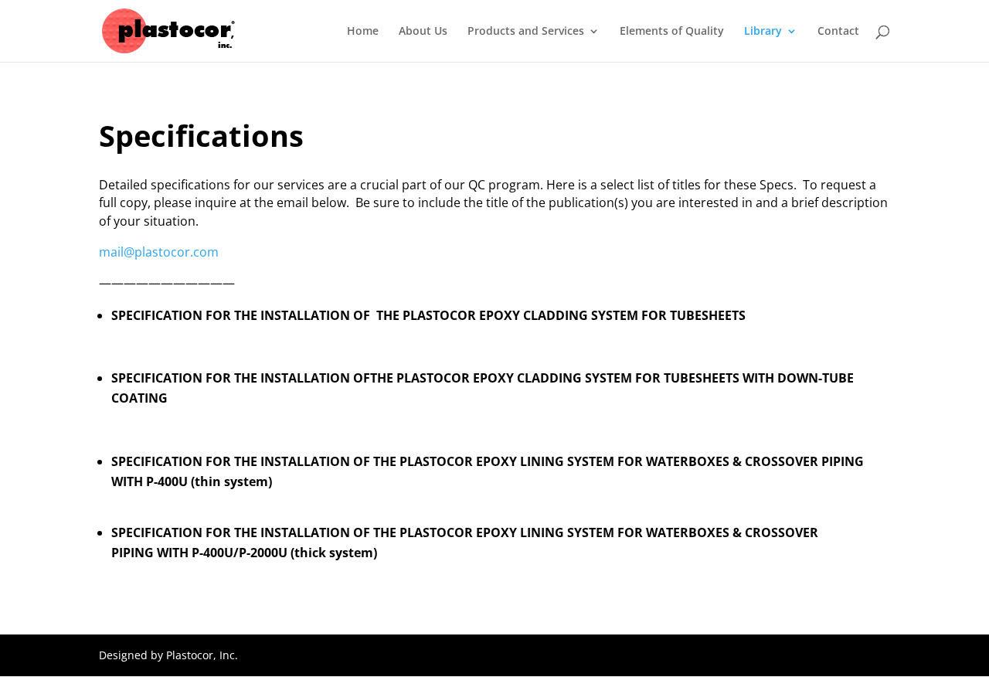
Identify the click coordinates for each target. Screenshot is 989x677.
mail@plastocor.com (159, 251)
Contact (838, 32)
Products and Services (525, 32)
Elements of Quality (672, 32)
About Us (423, 32)
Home (363, 32)
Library (763, 32)
